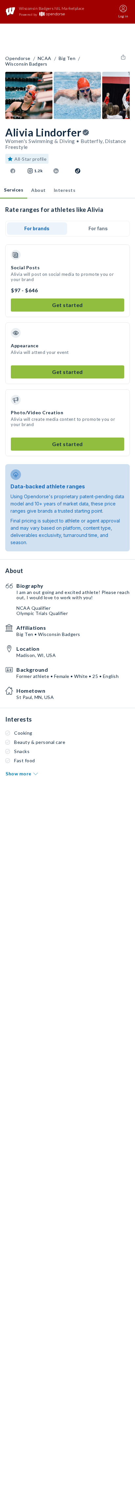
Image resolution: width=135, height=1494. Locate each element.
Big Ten (67, 58)
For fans (98, 228)
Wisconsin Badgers (26, 64)
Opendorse (17, 58)
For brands (36, 228)
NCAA (44, 58)
